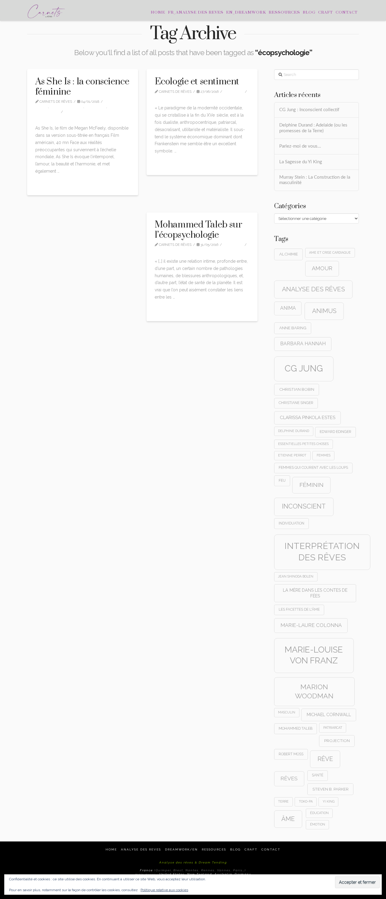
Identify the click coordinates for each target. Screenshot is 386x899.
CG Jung (304, 368)
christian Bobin (296, 389)
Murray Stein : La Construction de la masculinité (314, 180)
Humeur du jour (67, 107)
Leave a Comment (55, 117)
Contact (270, 849)
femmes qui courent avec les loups (313, 467)
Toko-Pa (306, 801)
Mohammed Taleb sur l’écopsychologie (198, 230)
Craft (251, 849)
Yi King (328, 801)
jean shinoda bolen (295, 576)
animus (324, 311)
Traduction (48, 112)
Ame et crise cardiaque (330, 252)
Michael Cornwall (329, 714)
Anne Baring (292, 327)
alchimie (288, 254)
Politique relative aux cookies (164, 890)
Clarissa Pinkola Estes (307, 417)
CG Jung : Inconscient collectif (309, 110)
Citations (234, 92)
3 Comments (169, 250)
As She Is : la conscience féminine (82, 87)
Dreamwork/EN (181, 849)
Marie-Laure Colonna (311, 625)
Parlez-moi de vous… (300, 146)
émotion (317, 824)
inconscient (304, 506)
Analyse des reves (141, 849)
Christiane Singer (296, 403)
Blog (235, 849)
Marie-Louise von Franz (314, 655)
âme (288, 818)
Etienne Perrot (292, 455)
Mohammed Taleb (295, 728)
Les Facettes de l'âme (299, 609)
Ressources (214, 849)
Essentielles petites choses (303, 444)
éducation (319, 813)
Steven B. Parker (330, 789)
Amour (322, 268)
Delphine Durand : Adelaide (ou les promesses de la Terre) (313, 128)
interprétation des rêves (322, 551)
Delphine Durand (293, 431)
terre (283, 801)
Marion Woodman (314, 691)
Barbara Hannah (303, 343)
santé (317, 775)
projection (337, 740)
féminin (311, 484)
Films (43, 107)
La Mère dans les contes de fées (315, 593)
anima (288, 308)
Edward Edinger (335, 432)
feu (282, 480)
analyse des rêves (313, 289)
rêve (325, 759)
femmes (324, 455)
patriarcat (332, 727)
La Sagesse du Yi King (300, 162)
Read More (48, 183)
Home (111, 849)
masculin (286, 712)
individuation (291, 523)
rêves (289, 778)
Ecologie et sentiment (197, 81)
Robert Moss (291, 754)
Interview (96, 107)
